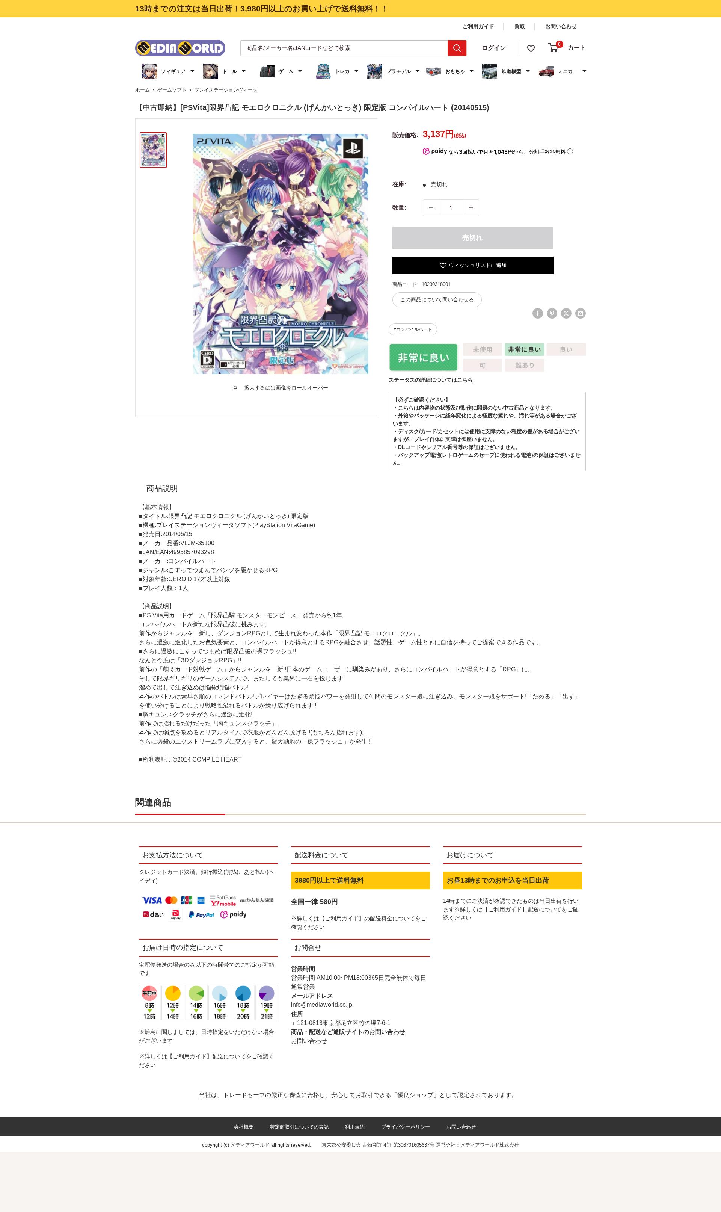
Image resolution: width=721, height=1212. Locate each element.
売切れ (472, 238)
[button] (169, 71)
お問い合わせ (561, 26)
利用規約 (355, 1127)
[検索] (457, 48)
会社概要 (243, 1127)
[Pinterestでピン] (552, 313)
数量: (399, 207)
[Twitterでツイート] (566, 313)
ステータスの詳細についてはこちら (431, 380)
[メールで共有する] (580, 313)
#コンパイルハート (413, 329)
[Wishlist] (530, 48)
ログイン (494, 48)
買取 (519, 26)
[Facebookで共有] (537, 313)
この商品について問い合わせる (437, 299)
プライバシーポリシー (405, 1127)
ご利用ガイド (478, 26)
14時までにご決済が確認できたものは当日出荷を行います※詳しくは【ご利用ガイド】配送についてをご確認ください (511, 909)
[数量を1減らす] (431, 208)
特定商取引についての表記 (299, 1127)
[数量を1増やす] (471, 208)
